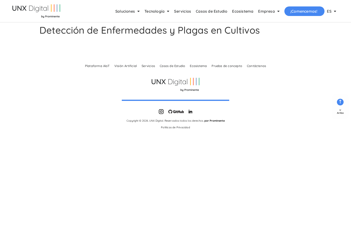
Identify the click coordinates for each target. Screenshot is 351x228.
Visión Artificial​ (125, 66)
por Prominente (214, 120)
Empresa (266, 11)
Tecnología (154, 11)
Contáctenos (256, 66)
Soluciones (125, 11)
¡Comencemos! (303, 11)
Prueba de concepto (227, 66)
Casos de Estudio (211, 11)
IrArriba (340, 111)
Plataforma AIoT (97, 66)
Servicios (182, 11)
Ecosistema (242, 11)
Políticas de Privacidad (175, 127)
